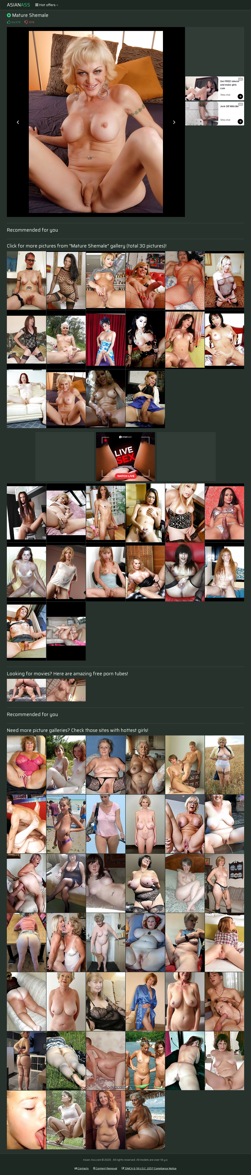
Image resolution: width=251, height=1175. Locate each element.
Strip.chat (225, 94)
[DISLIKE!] (26, 22)
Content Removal (106, 1168)
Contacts (83, 1168)
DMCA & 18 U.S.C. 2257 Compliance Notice (150, 1168)
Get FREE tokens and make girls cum (230, 85)
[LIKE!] (8, 22)
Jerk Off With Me (229, 106)
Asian (18, 5)
